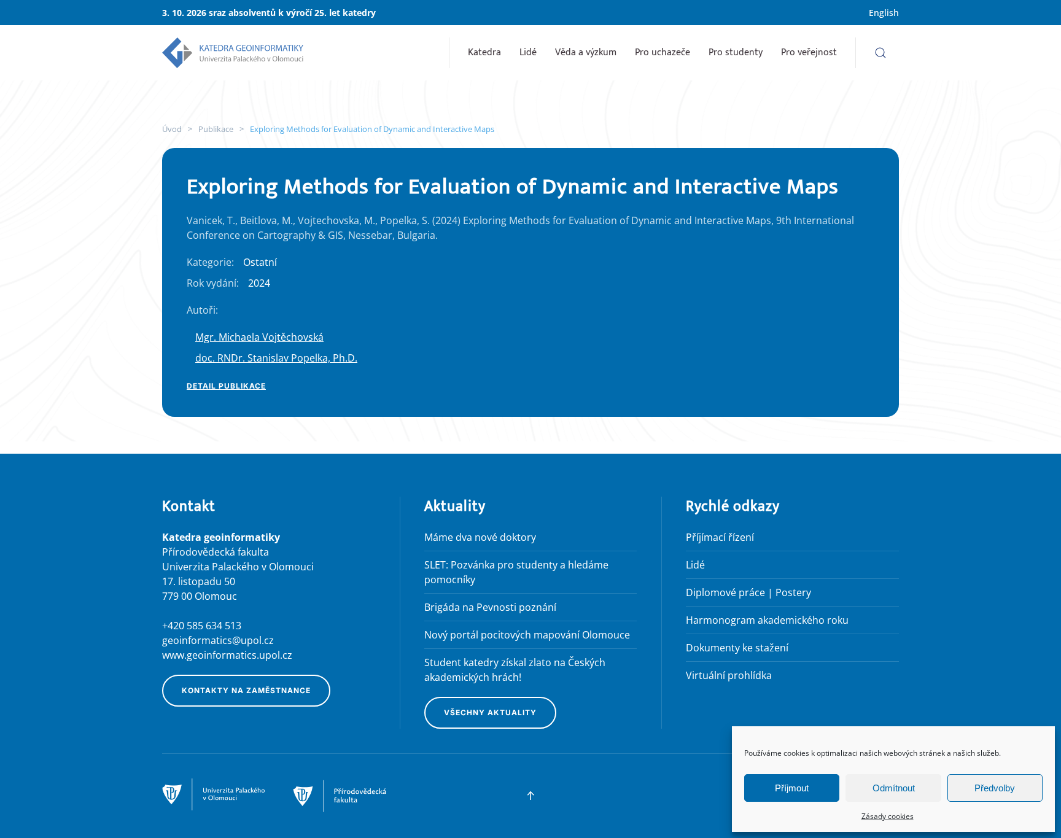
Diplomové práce (725, 592)
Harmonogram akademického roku (767, 620)
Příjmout (792, 788)
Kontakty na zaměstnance (246, 690)
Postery (793, 592)
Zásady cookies (887, 816)
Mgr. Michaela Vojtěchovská (259, 337)
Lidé (528, 52)
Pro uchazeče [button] (662, 52)
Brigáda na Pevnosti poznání (490, 607)
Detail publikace (226, 385)
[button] (880, 52)
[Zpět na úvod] (232, 52)
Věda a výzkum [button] (585, 52)
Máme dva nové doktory (480, 537)
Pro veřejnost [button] (809, 52)
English (884, 12)
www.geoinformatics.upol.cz (227, 655)
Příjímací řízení (720, 537)
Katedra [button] (484, 52)
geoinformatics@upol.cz (218, 640)
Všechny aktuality (490, 712)
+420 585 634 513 (201, 625)
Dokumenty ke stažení (737, 647)
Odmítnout (894, 788)
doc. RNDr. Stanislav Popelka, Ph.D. (276, 358)
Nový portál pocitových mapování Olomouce (527, 635)
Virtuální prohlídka (729, 675)
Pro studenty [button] (736, 52)
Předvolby (994, 788)
